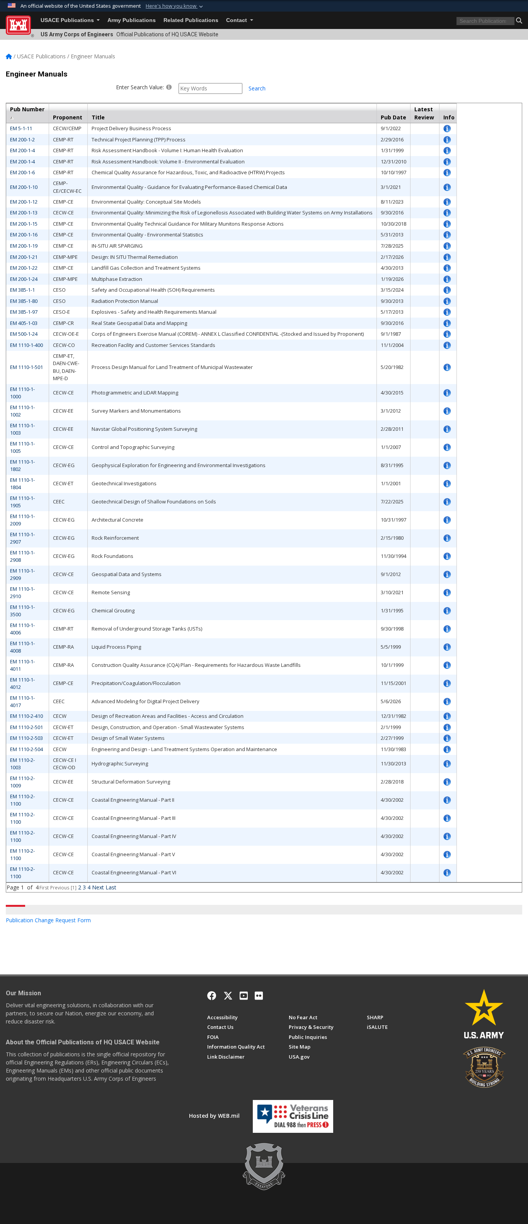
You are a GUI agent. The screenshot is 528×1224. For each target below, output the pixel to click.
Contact (237, 20)
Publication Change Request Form (48, 920)
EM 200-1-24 (23, 278)
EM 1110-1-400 (26, 345)
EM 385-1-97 (23, 311)
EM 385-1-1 (22, 289)
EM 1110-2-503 (26, 737)
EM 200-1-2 (22, 139)
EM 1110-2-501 (26, 727)
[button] (175, 6)
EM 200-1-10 (23, 187)
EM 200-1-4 (22, 150)
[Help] (169, 87)
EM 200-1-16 (23, 234)
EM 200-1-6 (22, 172)
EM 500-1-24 (23, 333)
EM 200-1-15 (23, 223)
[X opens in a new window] (228, 996)
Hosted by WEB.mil (214, 1115)
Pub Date (393, 117)
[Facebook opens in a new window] (211, 996)
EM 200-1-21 (23, 256)
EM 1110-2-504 (26, 749)
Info (449, 117)
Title (98, 117)
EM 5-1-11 (21, 128)
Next (98, 887)
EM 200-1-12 (23, 201)
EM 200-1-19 (23, 245)
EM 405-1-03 (23, 323)
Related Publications (191, 20)
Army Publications (131, 20)
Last (111, 887)
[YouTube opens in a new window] (244, 996)
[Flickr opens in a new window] (259, 996)
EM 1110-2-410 (26, 715)
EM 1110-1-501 (26, 367)
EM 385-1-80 (23, 301)
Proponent (67, 117)
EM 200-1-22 (23, 267)
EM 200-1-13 (23, 212)
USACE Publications (68, 20)
